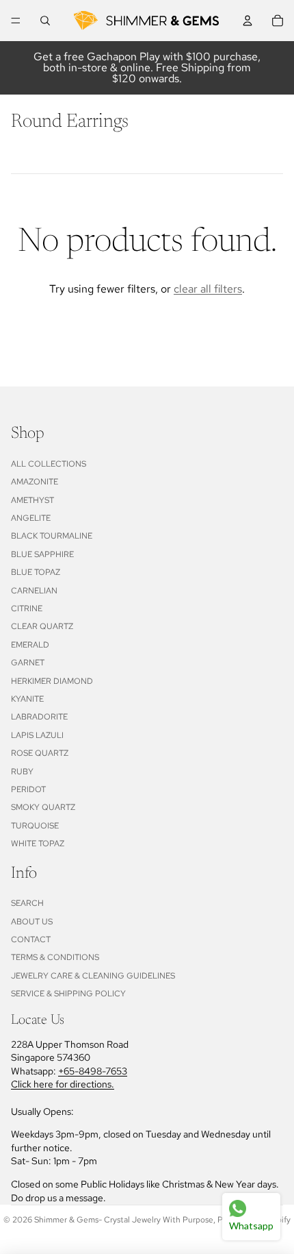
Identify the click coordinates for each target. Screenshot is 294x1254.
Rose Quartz (39, 753)
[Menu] (15, 20)
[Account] (247, 20)
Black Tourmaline (51, 535)
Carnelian (34, 590)
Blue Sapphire (42, 554)
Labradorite (39, 716)
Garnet (27, 662)
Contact (31, 939)
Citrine (26, 608)
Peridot (28, 789)
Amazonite (34, 481)
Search (27, 903)
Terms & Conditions (55, 957)
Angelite (31, 518)
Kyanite (27, 698)
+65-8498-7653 (92, 1071)
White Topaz (37, 843)
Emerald (30, 644)
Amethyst (32, 500)
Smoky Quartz (43, 807)
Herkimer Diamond (52, 681)
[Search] (45, 20)
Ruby (22, 771)
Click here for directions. (62, 1084)
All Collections (48, 463)
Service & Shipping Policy (68, 993)
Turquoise (35, 825)
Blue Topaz (35, 572)
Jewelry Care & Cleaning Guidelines (93, 975)
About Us (32, 921)
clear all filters (208, 289)
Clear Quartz (42, 626)
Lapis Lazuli (37, 735)
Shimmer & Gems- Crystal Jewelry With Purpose (123, 1219)
